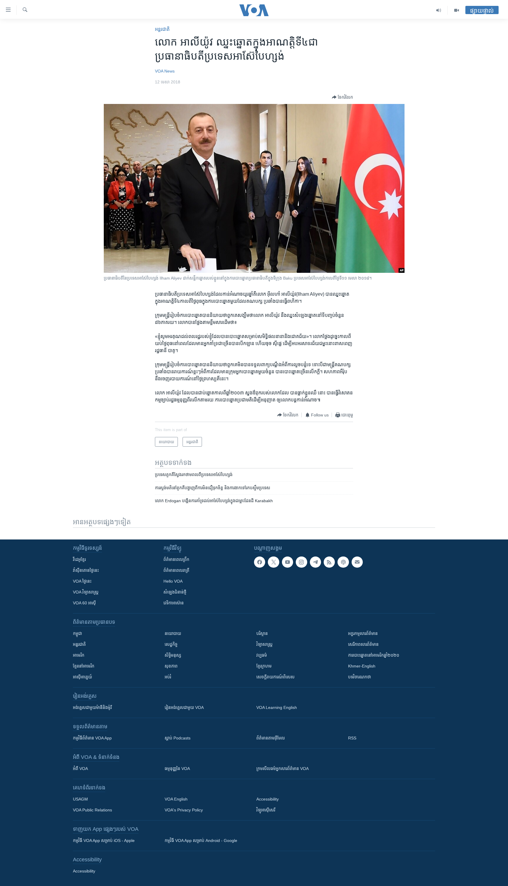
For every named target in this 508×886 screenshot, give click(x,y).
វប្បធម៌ (261, 655)
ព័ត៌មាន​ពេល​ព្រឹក (176, 559)
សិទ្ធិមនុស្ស (173, 655)
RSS (352, 738)
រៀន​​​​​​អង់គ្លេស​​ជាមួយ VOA (184, 707)
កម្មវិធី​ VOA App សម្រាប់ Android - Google (201, 840)
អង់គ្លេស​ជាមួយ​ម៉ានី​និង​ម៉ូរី (92, 707)
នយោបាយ (173, 633)
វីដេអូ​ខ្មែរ (79, 559)
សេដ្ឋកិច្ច (171, 644)
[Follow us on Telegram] (315, 562)
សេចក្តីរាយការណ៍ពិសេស (275, 677)
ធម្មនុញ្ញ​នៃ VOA (177, 768)
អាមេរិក (78, 655)
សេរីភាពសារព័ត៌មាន (363, 644)
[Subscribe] (357, 562)
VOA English (176, 799)
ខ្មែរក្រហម (264, 666)
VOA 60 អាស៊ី (84, 603)
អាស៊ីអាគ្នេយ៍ (82, 677)
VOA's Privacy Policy (184, 810)
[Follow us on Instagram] (301, 562)
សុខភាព (171, 666)
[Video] (456, 10)
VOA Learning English (276, 707)
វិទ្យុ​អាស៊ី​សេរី (265, 810)
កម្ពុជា (77, 633)
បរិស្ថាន (262, 633)
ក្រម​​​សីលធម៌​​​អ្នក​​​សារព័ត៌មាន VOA (282, 768)
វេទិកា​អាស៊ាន (173, 603)
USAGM (80, 799)
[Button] (342, 97)
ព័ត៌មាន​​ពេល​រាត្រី (176, 570)
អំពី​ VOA (80, 768)
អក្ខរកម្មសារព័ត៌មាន (363, 633)
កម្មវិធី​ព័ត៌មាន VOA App (92, 738)
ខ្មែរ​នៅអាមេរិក (83, 666)
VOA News (165, 71)
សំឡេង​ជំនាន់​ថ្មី (174, 592)
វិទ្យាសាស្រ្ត (264, 644)
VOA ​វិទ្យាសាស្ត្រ (85, 592)
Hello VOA (173, 581)
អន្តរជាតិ (162, 29)
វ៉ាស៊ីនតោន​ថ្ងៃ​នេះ (86, 570)
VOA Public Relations (92, 810)
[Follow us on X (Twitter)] (273, 562)
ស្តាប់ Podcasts (177, 738)
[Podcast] (343, 562)
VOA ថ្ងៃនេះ (82, 581)
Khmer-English (361, 666)
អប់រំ (168, 677)
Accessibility (267, 799)
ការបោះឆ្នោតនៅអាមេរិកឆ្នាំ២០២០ (373, 655)
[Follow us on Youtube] (287, 562)
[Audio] (439, 10)
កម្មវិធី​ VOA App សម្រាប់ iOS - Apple (104, 840)
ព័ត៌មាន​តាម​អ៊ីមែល (270, 738)
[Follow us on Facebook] (259, 562)
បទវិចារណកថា (359, 677)
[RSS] (329, 562)
